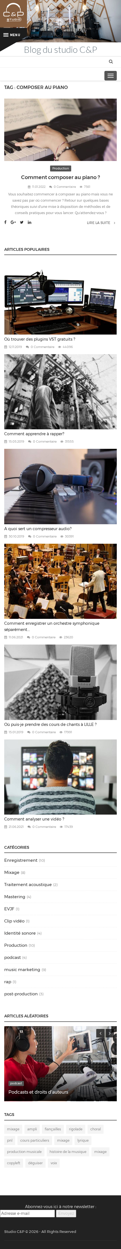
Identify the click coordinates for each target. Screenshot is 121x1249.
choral (95, 1129)
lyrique (83, 1140)
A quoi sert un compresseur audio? (37, 528)
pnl (9, 1140)
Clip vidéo (14, 921)
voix (54, 1163)
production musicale (24, 1152)
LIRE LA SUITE (99, 223)
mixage (13, 1129)
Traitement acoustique (28, 884)
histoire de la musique (68, 1152)
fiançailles (53, 1129)
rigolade (75, 1129)
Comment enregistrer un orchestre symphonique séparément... (51, 626)
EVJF (9, 908)
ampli (32, 1129)
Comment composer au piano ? (60, 177)
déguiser (35, 1163)
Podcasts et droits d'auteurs (38, 1092)
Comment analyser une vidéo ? (34, 819)
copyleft (13, 1163)
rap (7, 981)
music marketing (22, 969)
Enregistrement (20, 860)
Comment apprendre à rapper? (34, 433)
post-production (21, 993)
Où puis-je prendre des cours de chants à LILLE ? (50, 724)
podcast (12, 957)
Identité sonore (20, 933)
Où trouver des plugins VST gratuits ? (39, 339)
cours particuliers (34, 1140)
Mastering (14, 896)
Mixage (11, 872)
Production (60, 168)
